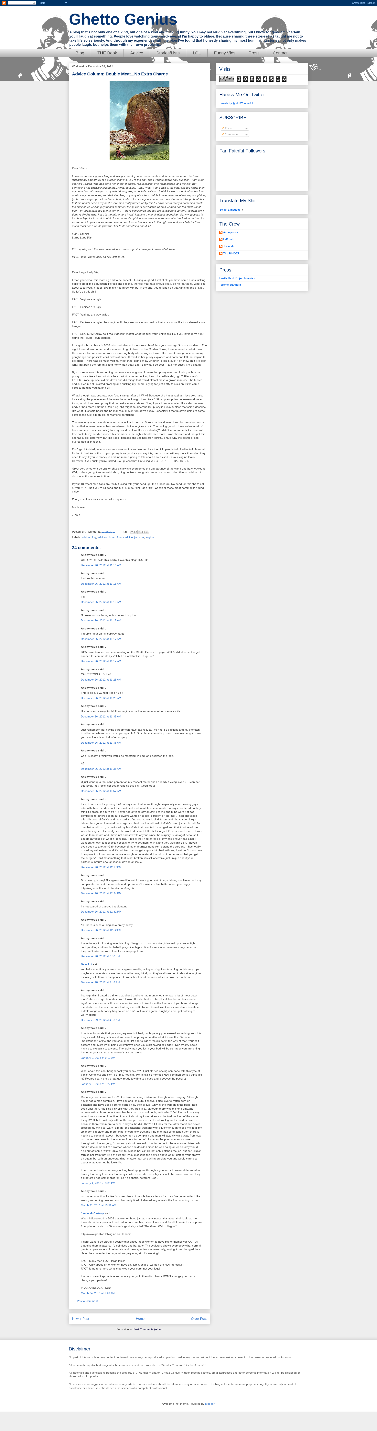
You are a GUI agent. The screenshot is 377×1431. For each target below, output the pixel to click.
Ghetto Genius (123, 19)
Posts (228, 128)
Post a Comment (87, 1301)
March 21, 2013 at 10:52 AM (98, 1205)
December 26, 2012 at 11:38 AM (101, 768)
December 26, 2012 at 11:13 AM (101, 565)
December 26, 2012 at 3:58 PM (100, 956)
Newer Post (80, 1319)
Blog (80, 52)
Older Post (199, 1319)
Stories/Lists (168, 52)
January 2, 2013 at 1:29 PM (98, 1083)
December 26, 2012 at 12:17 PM (101, 867)
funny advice (125, 537)
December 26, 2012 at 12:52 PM (101, 930)
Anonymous (230, 232)
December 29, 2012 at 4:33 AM (100, 1020)
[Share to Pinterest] (147, 532)
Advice (136, 52)
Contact (280, 52)
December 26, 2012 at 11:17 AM (101, 620)
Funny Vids (224, 52)
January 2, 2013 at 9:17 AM (98, 1057)
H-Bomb (228, 239)
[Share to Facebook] (143, 532)
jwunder (139, 537)
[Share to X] (139, 532)
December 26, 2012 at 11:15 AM (101, 583)
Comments (231, 134)
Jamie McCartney (92, 1213)
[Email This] (132, 532)
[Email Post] (124, 531)
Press (254, 52)
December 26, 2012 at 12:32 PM (101, 911)
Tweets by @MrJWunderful (236, 103)
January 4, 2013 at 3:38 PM (98, 1183)
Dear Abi (86, 964)
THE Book (107, 52)
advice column (106, 537)
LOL (197, 52)
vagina (149, 537)
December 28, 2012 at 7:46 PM (100, 982)
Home (140, 1319)
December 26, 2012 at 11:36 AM (101, 742)
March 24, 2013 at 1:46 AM (98, 1293)
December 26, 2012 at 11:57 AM (101, 791)
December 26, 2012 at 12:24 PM (101, 893)
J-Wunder (229, 246)
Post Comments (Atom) (148, 1329)
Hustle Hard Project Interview (237, 278)
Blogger (209, 1403)
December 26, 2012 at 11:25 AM (101, 679)
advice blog (89, 537)
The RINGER (231, 253)
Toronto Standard (230, 284)
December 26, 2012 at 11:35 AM (101, 716)
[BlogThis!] (136, 532)
